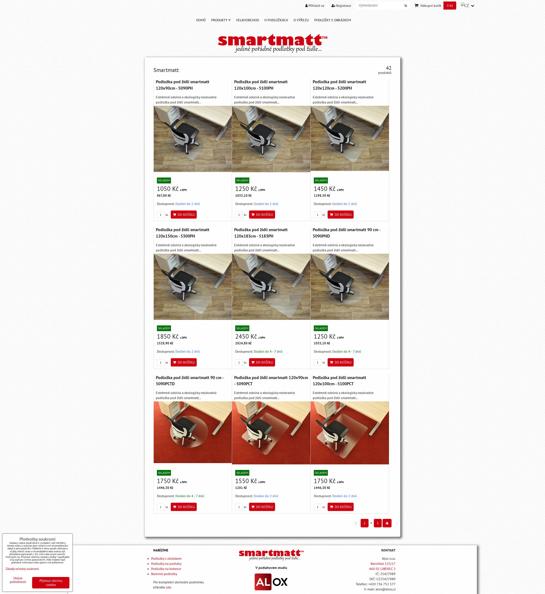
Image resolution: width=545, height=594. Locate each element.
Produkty (219, 20)
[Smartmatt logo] (271, 555)
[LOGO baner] (272, 53)
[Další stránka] (387, 523)
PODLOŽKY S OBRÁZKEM (332, 20)
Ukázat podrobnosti (18, 580)
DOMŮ (201, 20)
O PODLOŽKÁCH (276, 20)
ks (166, 215)
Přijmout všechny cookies (50, 583)
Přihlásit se (316, 5)
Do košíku (185, 214)
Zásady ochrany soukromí (22, 569)
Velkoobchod (247, 20)
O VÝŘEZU (301, 20)
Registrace (343, 5)
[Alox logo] (271, 589)
